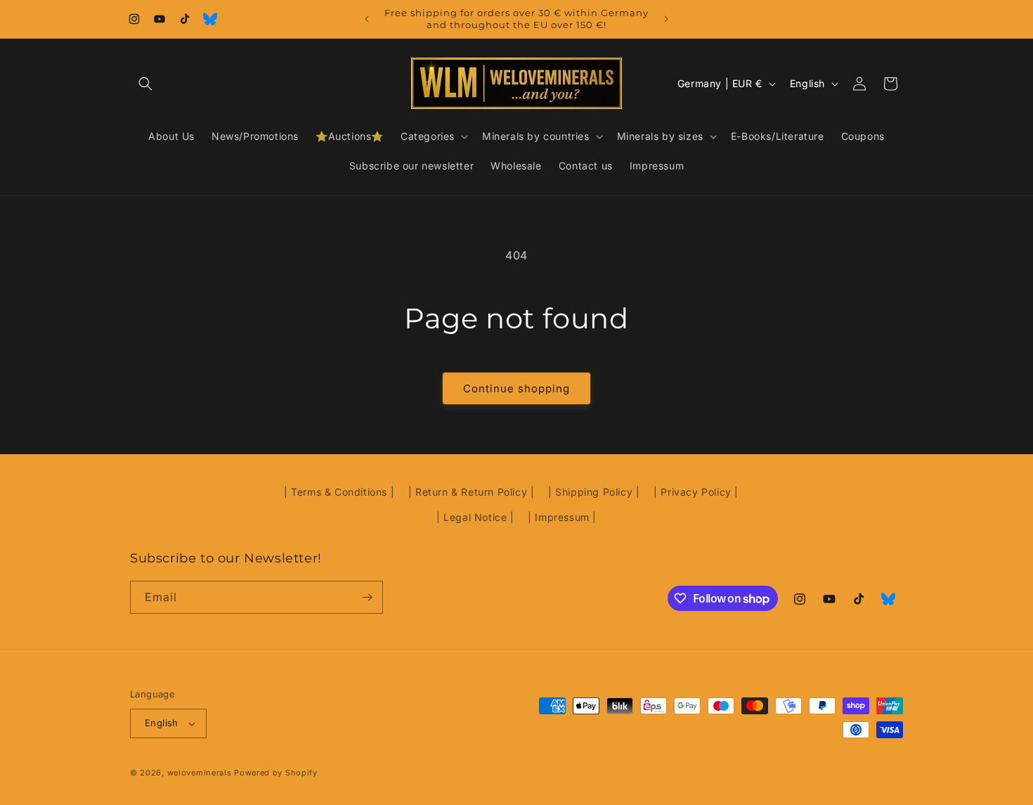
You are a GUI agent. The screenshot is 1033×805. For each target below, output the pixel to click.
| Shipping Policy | (593, 492)
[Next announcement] (666, 19)
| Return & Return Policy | (471, 492)
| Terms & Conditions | (339, 492)
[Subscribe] (366, 597)
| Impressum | (562, 517)
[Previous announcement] (366, 19)
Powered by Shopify (276, 773)
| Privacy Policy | (696, 492)
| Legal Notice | (475, 517)
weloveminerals (199, 773)
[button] (145, 83)
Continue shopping (516, 388)
